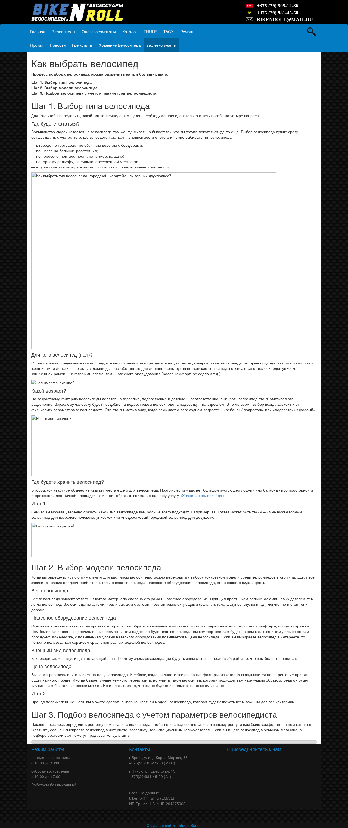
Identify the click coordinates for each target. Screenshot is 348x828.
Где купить (82, 45)
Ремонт (187, 31)
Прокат (36, 45)
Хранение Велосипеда (120, 45)
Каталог (129, 31)
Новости (58, 45)
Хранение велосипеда (202, 495)
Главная (37, 31)
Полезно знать (161, 45)
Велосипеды (63, 31)
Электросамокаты (99, 31)
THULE (150, 31)
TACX (168, 31)
